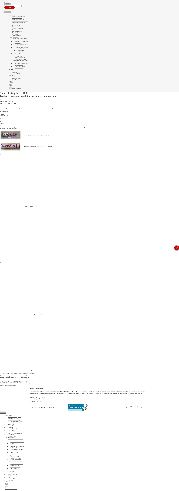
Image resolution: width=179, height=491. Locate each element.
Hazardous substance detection (21, 44)
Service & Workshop (16, 73)
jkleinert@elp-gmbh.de (27, 383)
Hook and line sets (16, 25)
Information (11, 75)
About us (14, 76)
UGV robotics (15, 34)
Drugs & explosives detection (18, 22)
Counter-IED (17, 43)
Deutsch (6, 10)
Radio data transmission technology (20, 21)
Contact (9, 7)
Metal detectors (15, 23)
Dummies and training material (18, 16)
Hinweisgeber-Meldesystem (15, 88)
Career (10, 81)
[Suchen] (21, 6)
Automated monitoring (20, 66)
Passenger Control (19, 51)
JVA (16, 54)
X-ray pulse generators (17, 31)
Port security (17, 53)
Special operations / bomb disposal (19, 38)
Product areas (12, 15)
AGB (10, 87)
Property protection (19, 65)
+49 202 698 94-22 (6, 383)
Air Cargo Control (19, 56)
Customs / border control (20, 59)
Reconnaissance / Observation (21, 41)
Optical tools (14, 26)
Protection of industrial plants (21, 63)
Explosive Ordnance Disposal (21, 46)
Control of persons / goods (18, 50)
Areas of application (13, 37)
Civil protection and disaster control (20, 60)
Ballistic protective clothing (18, 19)
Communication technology (21, 48)
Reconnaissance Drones (17, 18)
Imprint (10, 84)
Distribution (14, 72)
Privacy (10, 85)
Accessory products (16, 35)
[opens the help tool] (176, 248)
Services (11, 69)
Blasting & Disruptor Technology (19, 32)
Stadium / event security (20, 57)
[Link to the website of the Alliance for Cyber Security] (78, 408)
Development (15, 71)
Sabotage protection (19, 68)
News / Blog (14, 79)
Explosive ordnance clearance (21, 47)
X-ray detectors (15, 29)
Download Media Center (17, 78)
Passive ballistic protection (17, 28)
